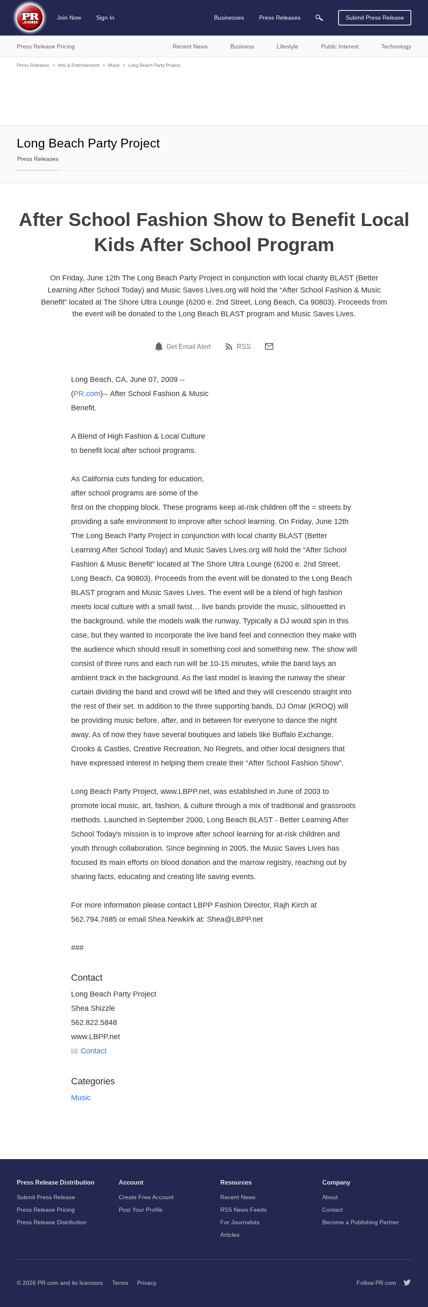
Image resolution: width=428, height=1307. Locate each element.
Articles (229, 1234)
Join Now (69, 17)
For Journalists (240, 1222)
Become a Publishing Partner (360, 1222)
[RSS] (230, 346)
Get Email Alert (188, 346)
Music (114, 65)
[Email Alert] (160, 346)
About (330, 1197)
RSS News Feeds (243, 1209)
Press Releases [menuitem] (280, 17)
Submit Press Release (375, 17)
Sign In (105, 17)
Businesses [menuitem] (229, 17)
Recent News (237, 1197)
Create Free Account (146, 1197)
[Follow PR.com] (403, 1282)
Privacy (146, 1283)
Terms (120, 1283)
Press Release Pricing (46, 1209)
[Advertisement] (214, 96)
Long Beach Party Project (154, 65)
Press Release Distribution (52, 1222)
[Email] (269, 346)
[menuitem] (319, 17)
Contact (94, 1051)
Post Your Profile (141, 1209)
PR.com (87, 393)
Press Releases (33, 65)
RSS (244, 346)
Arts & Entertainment (78, 65)
